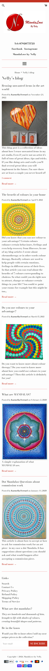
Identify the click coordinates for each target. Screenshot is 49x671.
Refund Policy (9, 594)
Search (5, 583)
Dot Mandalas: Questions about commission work (21, 483)
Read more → (9, 183)
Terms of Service (11, 601)
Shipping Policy (10, 598)
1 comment (7, 178)
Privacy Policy (10, 591)
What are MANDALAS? (16, 394)
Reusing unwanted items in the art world (23, 87)
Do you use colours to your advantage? (18, 309)
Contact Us (8, 587)
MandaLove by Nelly (32, 656)
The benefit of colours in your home (24, 195)
